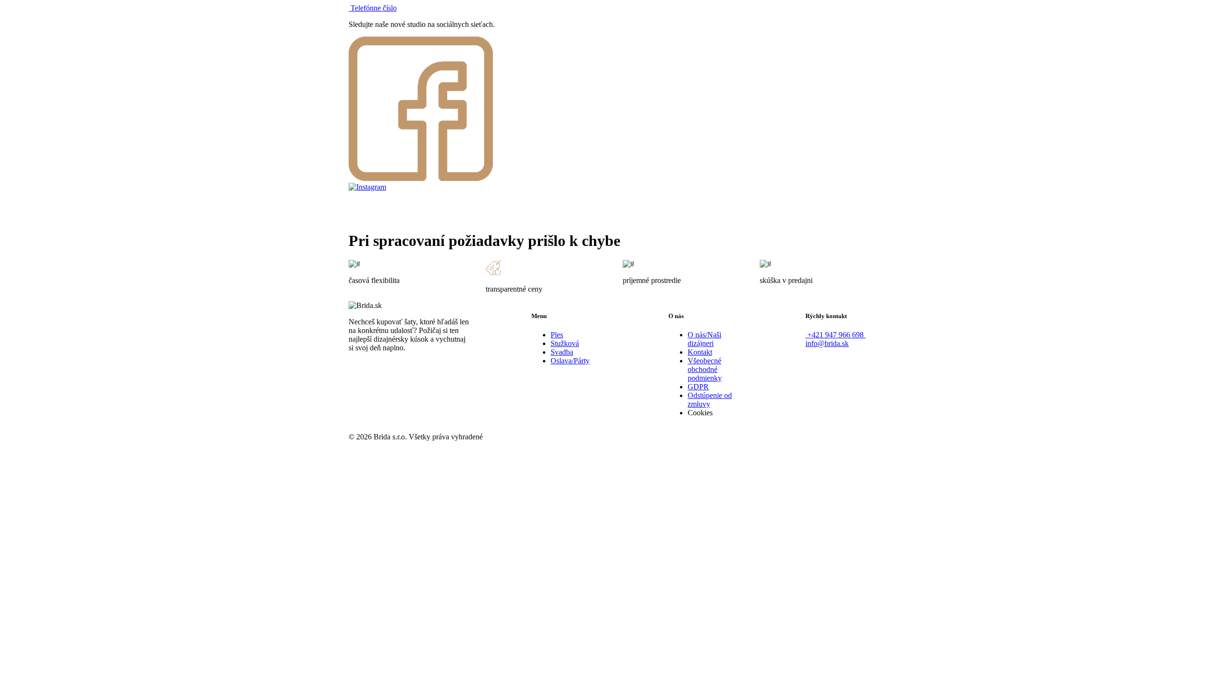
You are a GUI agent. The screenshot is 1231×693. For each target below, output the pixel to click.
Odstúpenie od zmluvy (710, 399)
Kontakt (700, 352)
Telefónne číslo (373, 8)
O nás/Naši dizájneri (704, 339)
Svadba (562, 352)
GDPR (698, 387)
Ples (557, 335)
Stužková (565, 343)
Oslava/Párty (570, 361)
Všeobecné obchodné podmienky (705, 369)
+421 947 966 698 (835, 335)
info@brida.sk (827, 343)
